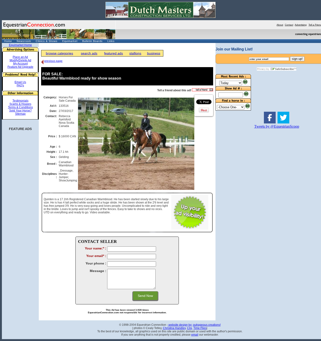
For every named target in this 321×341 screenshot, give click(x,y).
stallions (135, 53)
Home (8, 41)
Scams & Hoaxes (20, 104)
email (194, 334)
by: (190, 324)
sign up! (297, 59)
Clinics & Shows (47, 41)
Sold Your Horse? (20, 110)
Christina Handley (174, 328)
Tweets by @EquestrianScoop (276, 126)
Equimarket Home (20, 45)
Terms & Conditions (20, 107)
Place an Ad (20, 57)
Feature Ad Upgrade (20, 67)
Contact (289, 24)
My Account (20, 63)
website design (178, 324)
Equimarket (70, 41)
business (153, 53)
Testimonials (20, 100)
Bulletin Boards (92, 41)
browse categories (59, 53)
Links (111, 41)
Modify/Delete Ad (20, 60)
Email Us (20, 82)
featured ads (113, 53)
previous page (53, 61)
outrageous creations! (207, 324)
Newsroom (24, 41)
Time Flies (200, 328)
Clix (189, 328)
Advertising (301, 24)
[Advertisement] (229, 203)
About (280, 24)
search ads (89, 53)
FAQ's (20, 85)
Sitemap (20, 113)
